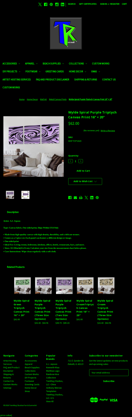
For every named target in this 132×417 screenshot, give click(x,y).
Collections (76, 63)
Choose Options (43, 289)
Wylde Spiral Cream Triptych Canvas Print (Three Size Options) (105, 309)
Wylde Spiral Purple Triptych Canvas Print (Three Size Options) (42, 309)
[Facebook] (45, 4)
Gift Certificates (88, 3)
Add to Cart (22, 289)
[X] (40, 4)
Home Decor (76, 71)
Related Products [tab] (16, 266)
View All (49, 401)
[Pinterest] (51, 4)
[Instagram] (57, 4)
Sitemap (7, 387)
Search (71, 3)
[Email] (75, 197)
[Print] (80, 197)
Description (13, 212)
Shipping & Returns (85, 79)
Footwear (31, 71)
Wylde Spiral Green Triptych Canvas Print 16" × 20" (21, 308)
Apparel (29, 63)
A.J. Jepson (51, 364)
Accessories (10, 63)
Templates (51, 391)
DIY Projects (10, 71)
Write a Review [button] (108, 130)
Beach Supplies (52, 63)
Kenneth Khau (52, 367)
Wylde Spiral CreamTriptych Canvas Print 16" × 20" (85, 308)
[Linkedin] (62, 4)
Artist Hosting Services (17, 79)
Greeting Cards (55, 71)
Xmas (94, 71)
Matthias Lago (53, 370)
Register (114, 3)
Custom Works (100, 63)
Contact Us (109, 79)
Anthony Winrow (54, 387)
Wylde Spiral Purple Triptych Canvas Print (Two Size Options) (63, 309)
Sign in (103, 3)
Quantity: (73, 155)
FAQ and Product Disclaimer (52, 79)
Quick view (22, 281)
